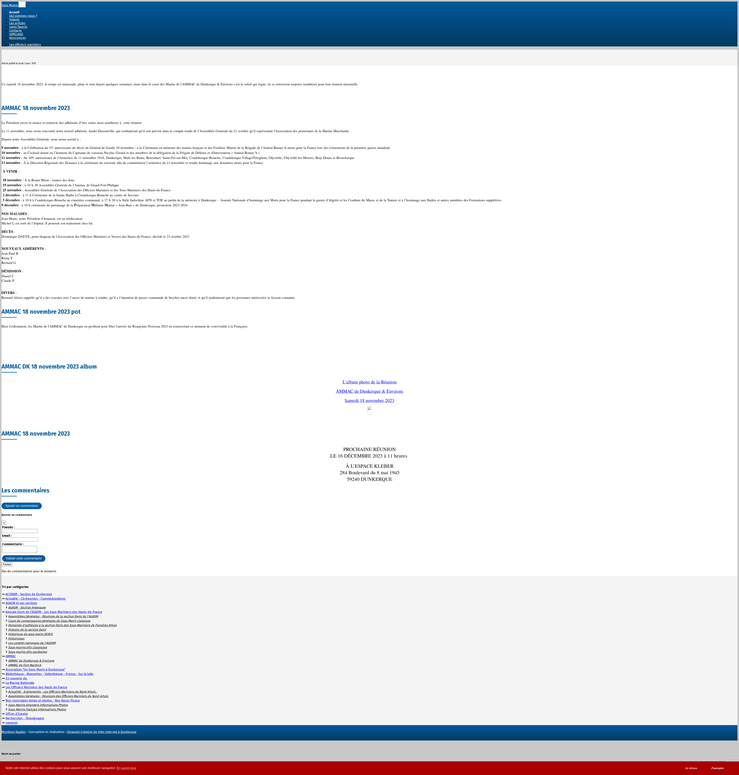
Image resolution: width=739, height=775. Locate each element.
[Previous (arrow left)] (3, 747)
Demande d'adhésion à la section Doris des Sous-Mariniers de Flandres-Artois (62, 625)
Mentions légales (14, 732)
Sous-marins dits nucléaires (27, 652)
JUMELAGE (16, 34)
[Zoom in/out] (14, 743)
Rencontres (17, 38)
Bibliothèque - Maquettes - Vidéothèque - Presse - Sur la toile (49, 674)
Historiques (16, 638)
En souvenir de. (17, 678)
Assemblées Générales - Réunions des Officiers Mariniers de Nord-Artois (58, 696)
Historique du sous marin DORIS (30, 634)
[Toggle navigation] (22, 4)
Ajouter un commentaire (21, 505)
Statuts (14, 19)
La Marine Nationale (20, 683)
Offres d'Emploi (17, 714)
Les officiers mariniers (25, 44)
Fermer (7, 564)
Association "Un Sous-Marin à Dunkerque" (35, 669)
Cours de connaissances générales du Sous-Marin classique (49, 621)
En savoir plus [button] (126, 768)
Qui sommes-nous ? (23, 16)
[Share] (6, 743)
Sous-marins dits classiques (27, 647)
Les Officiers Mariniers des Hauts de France (36, 687)
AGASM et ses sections (21, 603)
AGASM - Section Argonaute (27, 607)
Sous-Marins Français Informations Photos (37, 709)
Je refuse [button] (691, 768)
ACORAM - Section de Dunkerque (29, 594)
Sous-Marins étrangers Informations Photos (38, 705)
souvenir (12, 723)
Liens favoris (18, 27)
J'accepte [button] (717, 768)
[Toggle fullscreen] (10, 743)
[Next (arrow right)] (6, 747)
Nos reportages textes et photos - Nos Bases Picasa (43, 700)
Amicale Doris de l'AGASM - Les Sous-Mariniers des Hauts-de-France (54, 612)
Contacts (15, 30)
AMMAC (11, 656)
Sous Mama (10, 5)
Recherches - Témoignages (25, 718)
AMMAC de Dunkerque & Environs (31, 660)
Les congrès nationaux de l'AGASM (31, 643)
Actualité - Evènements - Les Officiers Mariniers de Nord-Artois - (52, 692)
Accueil (14, 12)
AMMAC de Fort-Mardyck (24, 665)
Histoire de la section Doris (27, 629)
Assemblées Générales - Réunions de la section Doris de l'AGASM (53, 616)
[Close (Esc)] (3, 743)
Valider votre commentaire (24, 558)
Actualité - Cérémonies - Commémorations (36, 598)
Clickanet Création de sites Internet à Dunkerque (101, 732)
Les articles (17, 23)
